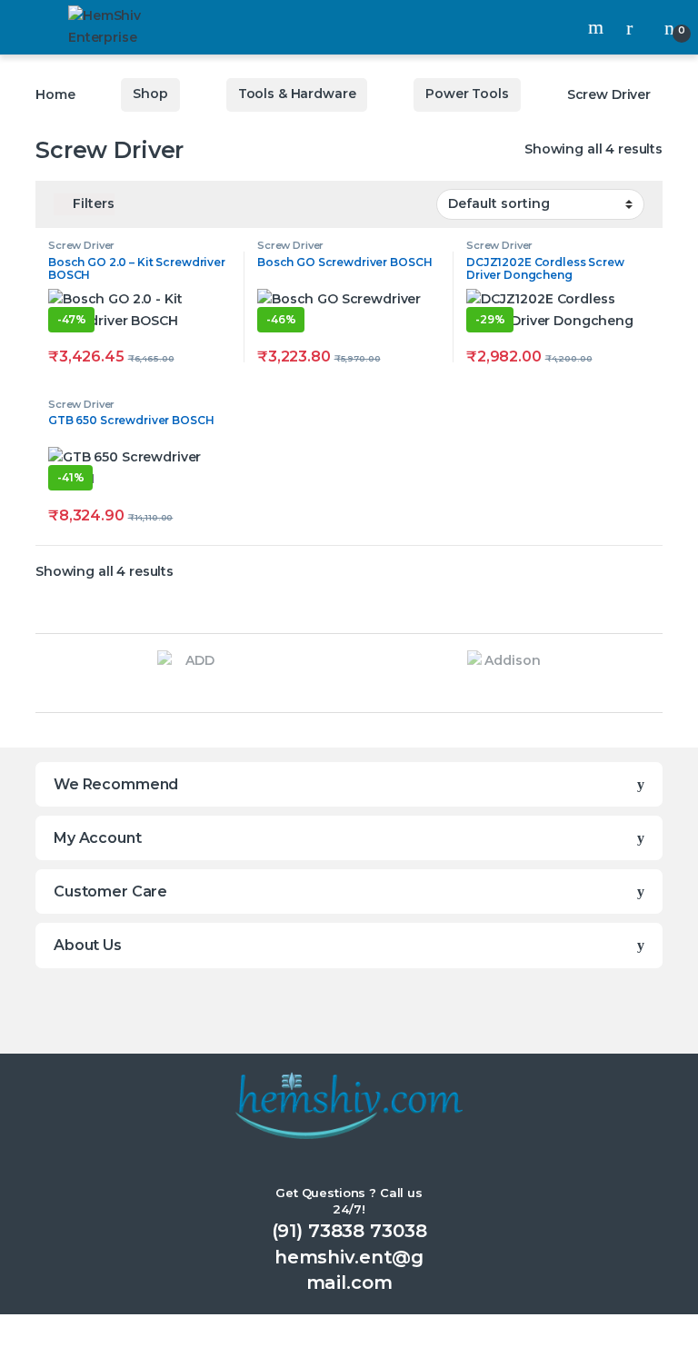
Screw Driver (81, 245)
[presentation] (40, 675)
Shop (150, 93)
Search (598, 27)
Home (55, 93)
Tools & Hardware (297, 93)
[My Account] (636, 26)
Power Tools (466, 93)
